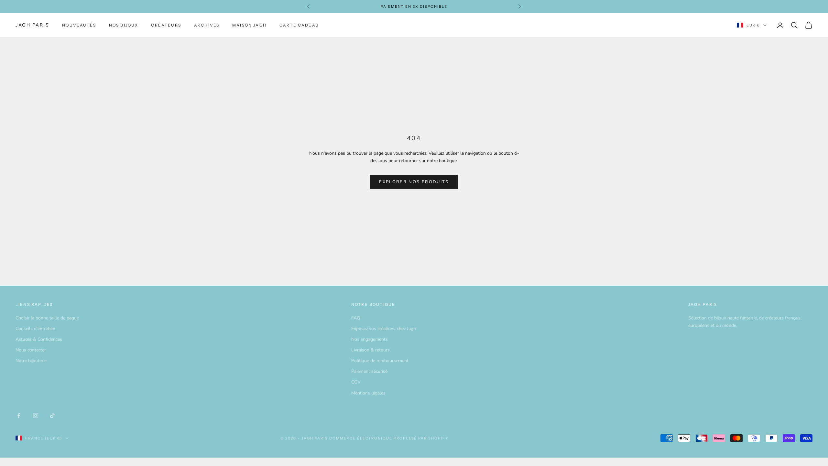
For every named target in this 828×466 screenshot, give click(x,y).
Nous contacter (31, 350)
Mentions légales (368, 393)
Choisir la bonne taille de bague (47, 318)
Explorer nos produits (414, 182)
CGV (356, 382)
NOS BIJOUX (123, 25)
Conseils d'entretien (35, 329)
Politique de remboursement (380, 361)
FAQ (355, 318)
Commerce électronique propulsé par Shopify (388, 438)
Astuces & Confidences (39, 339)
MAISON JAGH (249, 25)
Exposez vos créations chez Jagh (383, 329)
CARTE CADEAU (299, 25)
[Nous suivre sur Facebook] (19, 415)
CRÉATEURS (166, 25)
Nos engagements (369, 339)
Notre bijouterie (31, 361)
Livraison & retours (370, 350)
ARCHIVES (206, 25)
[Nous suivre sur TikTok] (52, 415)
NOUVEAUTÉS (79, 25)
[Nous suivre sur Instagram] (35, 415)
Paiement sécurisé (369, 371)
